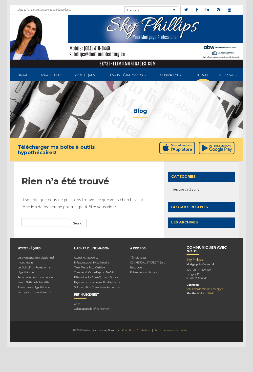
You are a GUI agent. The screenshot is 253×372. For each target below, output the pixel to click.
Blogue (203, 74)
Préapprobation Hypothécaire (91, 262)
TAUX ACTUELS (51, 74)
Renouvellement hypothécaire (35, 277)
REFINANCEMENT (171, 74)
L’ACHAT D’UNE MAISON (127, 74)
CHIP (77, 304)
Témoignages (138, 257)
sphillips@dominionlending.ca (205, 289)
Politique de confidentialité (171, 330)
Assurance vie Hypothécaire (34, 287)
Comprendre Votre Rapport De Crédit (95, 272)
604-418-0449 (205, 293)
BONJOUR (23, 74)
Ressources (136, 267)
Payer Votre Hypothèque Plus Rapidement (98, 282)
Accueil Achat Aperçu (86, 257)
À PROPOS (227, 74)
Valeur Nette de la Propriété (33, 282)
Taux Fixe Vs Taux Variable (89, 267)
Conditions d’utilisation (136, 330)
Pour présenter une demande (35, 292)
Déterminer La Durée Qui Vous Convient (97, 277)
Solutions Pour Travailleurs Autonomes (97, 287)
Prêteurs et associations (143, 272)
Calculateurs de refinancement (92, 308)
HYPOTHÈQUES (83, 74)
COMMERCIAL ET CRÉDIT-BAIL (147, 262)
